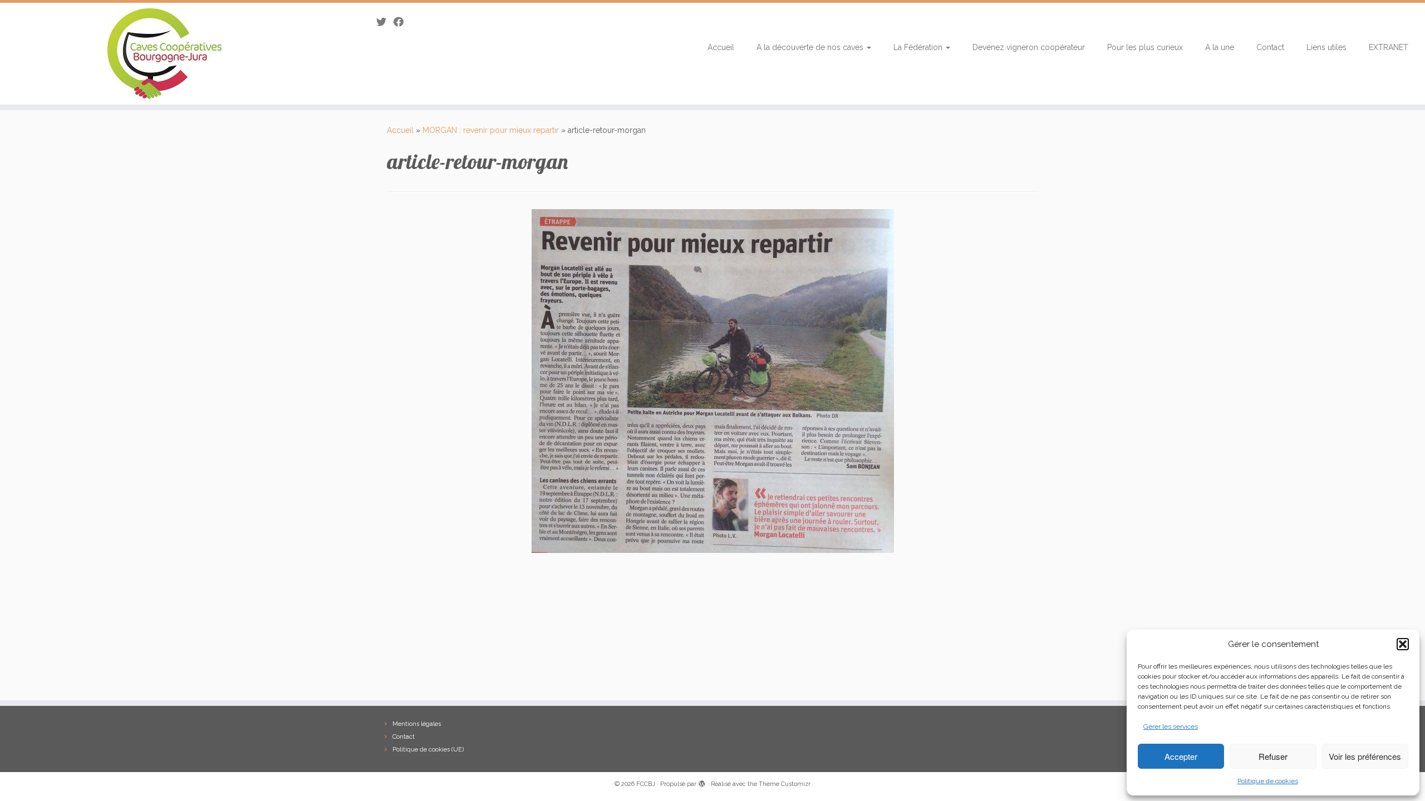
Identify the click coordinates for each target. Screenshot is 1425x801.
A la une (1219, 47)
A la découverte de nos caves (811, 47)
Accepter (1180, 756)
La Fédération (919, 47)
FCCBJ (645, 784)
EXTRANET (1388, 47)
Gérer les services (1170, 726)
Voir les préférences (1365, 756)
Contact (1270, 47)
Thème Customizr (784, 784)
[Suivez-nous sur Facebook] (402, 22)
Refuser (1273, 756)
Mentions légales (416, 724)
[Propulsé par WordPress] (702, 782)
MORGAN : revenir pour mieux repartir (490, 130)
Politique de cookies (1267, 781)
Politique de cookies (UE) (428, 749)
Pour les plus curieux (1145, 47)
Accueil (720, 47)
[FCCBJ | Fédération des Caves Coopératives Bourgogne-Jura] (164, 53)
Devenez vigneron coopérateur (1028, 47)
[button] (1402, 644)
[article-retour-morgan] (713, 380)
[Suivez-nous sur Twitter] (385, 22)
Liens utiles (1326, 47)
